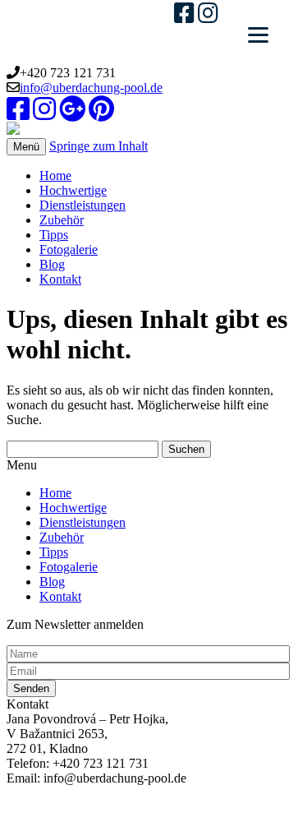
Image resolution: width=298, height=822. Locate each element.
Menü (26, 147)
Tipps (53, 235)
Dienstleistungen (82, 205)
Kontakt (60, 279)
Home (55, 175)
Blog (52, 264)
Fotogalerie (68, 249)
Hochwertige (73, 190)
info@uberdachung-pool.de (91, 88)
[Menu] (258, 35)
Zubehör (61, 220)
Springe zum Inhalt (98, 146)
